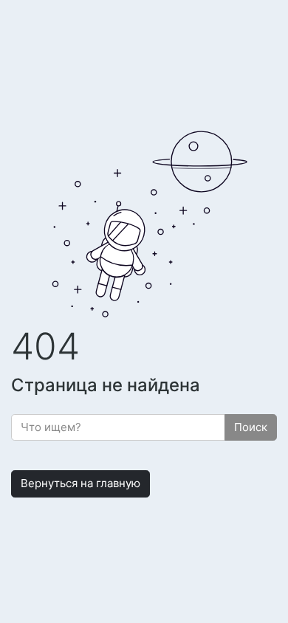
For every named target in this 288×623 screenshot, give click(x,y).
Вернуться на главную (80, 483)
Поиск (250, 427)
